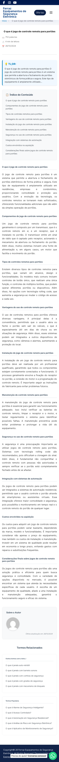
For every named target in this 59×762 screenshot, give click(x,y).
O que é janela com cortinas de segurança (24, 676)
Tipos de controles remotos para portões (24, 114)
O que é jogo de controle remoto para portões (26, 100)
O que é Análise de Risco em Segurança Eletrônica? (29, 723)
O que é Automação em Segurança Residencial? (27, 718)
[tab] (29, 416)
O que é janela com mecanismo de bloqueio (25, 686)
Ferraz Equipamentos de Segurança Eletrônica (14, 12)
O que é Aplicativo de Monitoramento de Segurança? (29, 728)
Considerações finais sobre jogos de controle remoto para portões (29, 152)
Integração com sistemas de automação (24, 140)
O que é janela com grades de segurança (24, 681)
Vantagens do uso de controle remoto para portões (28, 119)
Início (4, 21)
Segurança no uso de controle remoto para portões (28, 135)
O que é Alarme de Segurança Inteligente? (25, 707)
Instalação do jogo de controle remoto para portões (29, 124)
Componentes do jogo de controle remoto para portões (27, 107)
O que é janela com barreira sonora (21, 670)
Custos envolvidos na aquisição (20, 145)
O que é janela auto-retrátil (18, 665)
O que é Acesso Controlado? (18, 712)
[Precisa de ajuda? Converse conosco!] (53, 756)
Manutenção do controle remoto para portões (26, 129)
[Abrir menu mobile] (51, 12)
